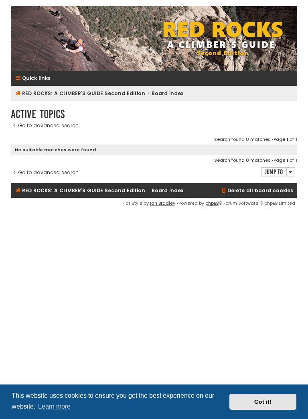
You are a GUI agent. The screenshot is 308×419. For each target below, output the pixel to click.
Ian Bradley (162, 203)
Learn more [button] (54, 406)
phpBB (212, 203)
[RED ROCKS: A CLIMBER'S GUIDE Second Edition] (154, 38)
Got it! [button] (263, 402)
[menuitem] (256, 190)
